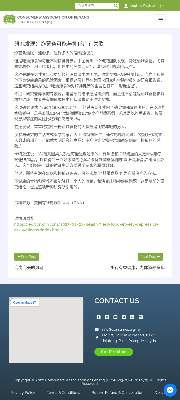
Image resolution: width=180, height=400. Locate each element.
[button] (113, 352)
